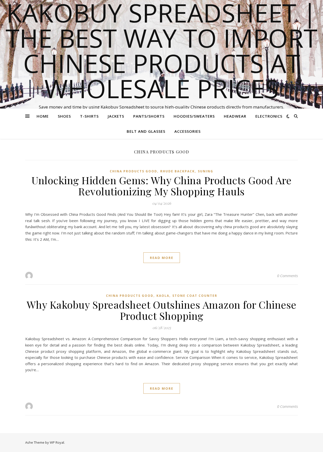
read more (161, 257)
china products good (133, 171)
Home (43, 116)
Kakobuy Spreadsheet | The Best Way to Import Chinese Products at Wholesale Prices (161, 50)
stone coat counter (194, 296)
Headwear (235, 116)
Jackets (116, 116)
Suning (205, 171)
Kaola (162, 296)
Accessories (187, 131)
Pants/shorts (149, 116)
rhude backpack (177, 171)
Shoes (64, 116)
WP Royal (57, 442)
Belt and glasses (146, 131)
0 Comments (287, 275)
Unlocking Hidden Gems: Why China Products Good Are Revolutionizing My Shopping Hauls (161, 185)
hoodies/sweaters (194, 116)
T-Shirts (89, 116)
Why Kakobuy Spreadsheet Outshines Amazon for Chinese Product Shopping (162, 310)
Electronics (268, 116)
